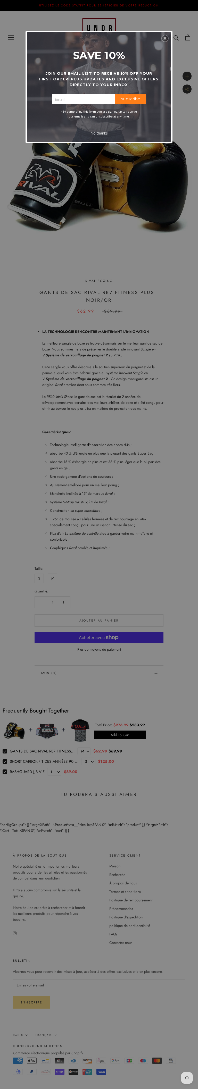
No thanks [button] (99, 133)
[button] (165, 38)
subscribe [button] (130, 98)
